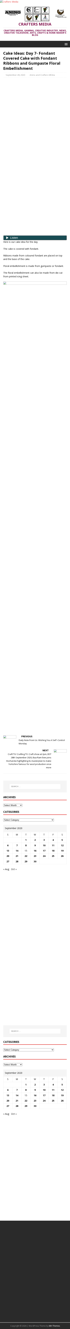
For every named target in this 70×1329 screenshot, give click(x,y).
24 (44, 855)
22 (26, 855)
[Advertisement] (35, 103)
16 (35, 850)
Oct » (14, 869)
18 (53, 850)
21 (17, 855)
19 (62, 850)
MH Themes (54, 1325)
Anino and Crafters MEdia (42, 74)
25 (53, 855)
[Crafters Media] (9, 1)
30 (35, 861)
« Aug (6, 869)
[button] (65, 44)
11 (53, 845)
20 (8, 855)
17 (44, 850)
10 (44, 845)
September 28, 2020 (15, 74)
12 (62, 845)
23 (35, 855)
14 (17, 850)
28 (17, 861)
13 (8, 850)
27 (8, 861)
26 (62, 855)
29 (26, 861)
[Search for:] (35, 786)
